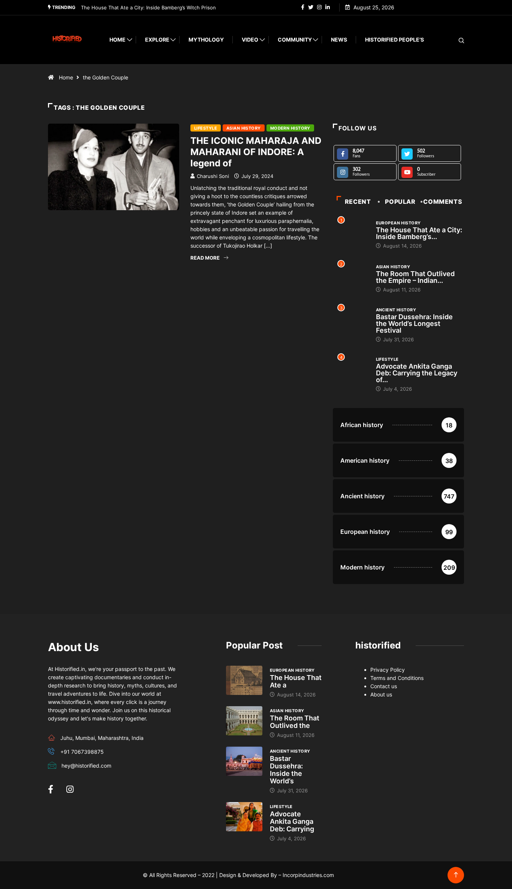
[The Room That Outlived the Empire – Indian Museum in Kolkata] (244, 720)
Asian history (243, 128)
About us (381, 694)
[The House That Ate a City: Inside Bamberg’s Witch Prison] (244, 680)
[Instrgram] (319, 7)
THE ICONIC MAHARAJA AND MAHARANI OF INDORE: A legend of (255, 152)
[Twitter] (310, 7)
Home (117, 39)
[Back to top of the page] (456, 875)
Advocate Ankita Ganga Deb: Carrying (292, 821)
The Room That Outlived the (294, 721)
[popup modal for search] (452, 40)
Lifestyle (205, 128)
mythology (206, 39)
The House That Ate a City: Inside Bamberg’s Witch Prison (148, 7)
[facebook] (302, 7)
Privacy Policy (387, 669)
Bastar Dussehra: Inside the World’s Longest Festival (414, 323)
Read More (205, 258)
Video (250, 39)
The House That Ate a (296, 681)
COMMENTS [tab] (442, 201)
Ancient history (396, 309)
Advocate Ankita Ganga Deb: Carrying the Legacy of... (416, 373)
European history (398, 223)
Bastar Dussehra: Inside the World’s (286, 770)
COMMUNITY (295, 39)
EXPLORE (157, 39)
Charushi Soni (213, 176)
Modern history (290, 128)
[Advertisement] (185, 341)
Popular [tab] (400, 201)
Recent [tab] (358, 201)
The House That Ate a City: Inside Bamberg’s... (419, 233)
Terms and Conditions (397, 678)
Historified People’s (394, 39)
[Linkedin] (327, 7)
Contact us (383, 686)
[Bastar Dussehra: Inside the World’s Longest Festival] (244, 761)
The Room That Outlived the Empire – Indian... (415, 277)
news (339, 39)
